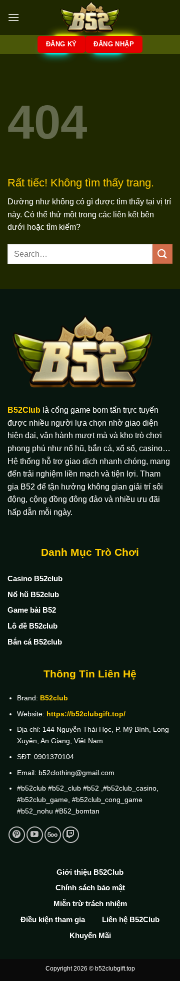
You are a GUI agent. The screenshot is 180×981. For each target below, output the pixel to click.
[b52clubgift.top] (90, 17)
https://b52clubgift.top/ (86, 714)
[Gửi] (162, 254)
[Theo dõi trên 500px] (52, 834)
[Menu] (14, 17)
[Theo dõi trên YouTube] (34, 834)
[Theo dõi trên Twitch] (70, 834)
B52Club (24, 410)
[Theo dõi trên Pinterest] (16, 834)
